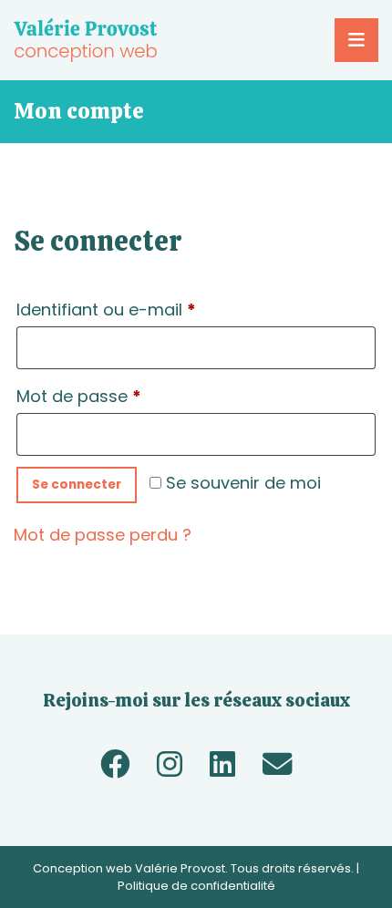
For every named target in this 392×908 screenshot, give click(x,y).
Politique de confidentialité (196, 885)
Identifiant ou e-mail (150, 309)
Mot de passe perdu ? (102, 534)
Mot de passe (123, 396)
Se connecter (76, 484)
